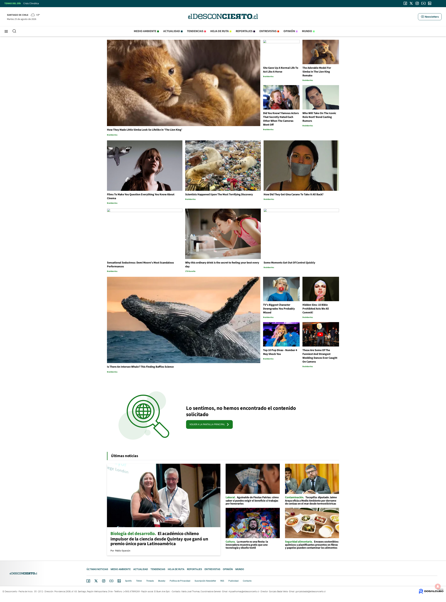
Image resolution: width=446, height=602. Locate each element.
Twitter (96, 581)
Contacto (247, 581)
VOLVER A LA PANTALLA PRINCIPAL (208, 424)
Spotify (128, 581)
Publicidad (233, 581)
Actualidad (171, 31)
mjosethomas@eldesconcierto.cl (244, 591)
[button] (430, 16)
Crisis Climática (31, 3)
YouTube (111, 581)
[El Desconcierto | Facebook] (405, 3)
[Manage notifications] (438, 586)
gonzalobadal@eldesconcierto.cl (310, 591)
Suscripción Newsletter (205, 581)
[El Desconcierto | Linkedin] (429, 3)
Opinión (289, 31)
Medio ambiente (145, 31)
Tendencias (195, 31)
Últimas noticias (97, 569)
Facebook (88, 580)
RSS (222, 581)
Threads (150, 581)
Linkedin (119, 580)
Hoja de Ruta (219, 31)
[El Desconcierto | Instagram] (417, 3)
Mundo (307, 31)
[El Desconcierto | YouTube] (423, 3)
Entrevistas (267, 31)
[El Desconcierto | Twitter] (411, 3)
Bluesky (161, 581)
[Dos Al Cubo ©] (431, 593)
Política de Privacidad (180, 581)
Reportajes (244, 31)
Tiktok (139, 581)
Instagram (103, 580)
